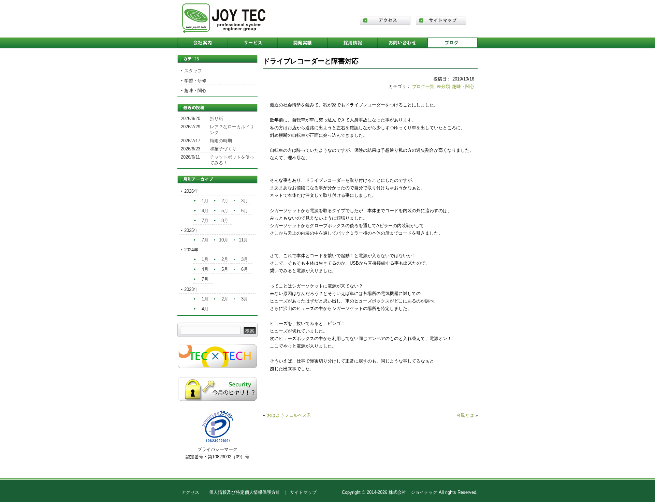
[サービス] (253, 43)
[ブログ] (452, 43)
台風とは (465, 415)
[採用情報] (352, 43)
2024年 (191, 249)
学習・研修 (195, 80)
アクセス (190, 492)
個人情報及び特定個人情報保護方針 (244, 492)
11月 (243, 239)
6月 (244, 210)
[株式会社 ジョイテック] (224, 31)
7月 (205, 220)
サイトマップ (303, 492)
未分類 (443, 86)
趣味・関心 (463, 86)
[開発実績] (303, 43)
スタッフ (193, 70)
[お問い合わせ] (402, 43)
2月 (224, 200)
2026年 (191, 191)
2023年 (191, 289)
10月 (223, 239)
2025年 (191, 230)
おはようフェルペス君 (289, 415)
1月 (205, 200)
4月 (205, 210)
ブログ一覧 (423, 86)
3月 (244, 200)
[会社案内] (202, 43)
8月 (224, 220)
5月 (224, 210)
